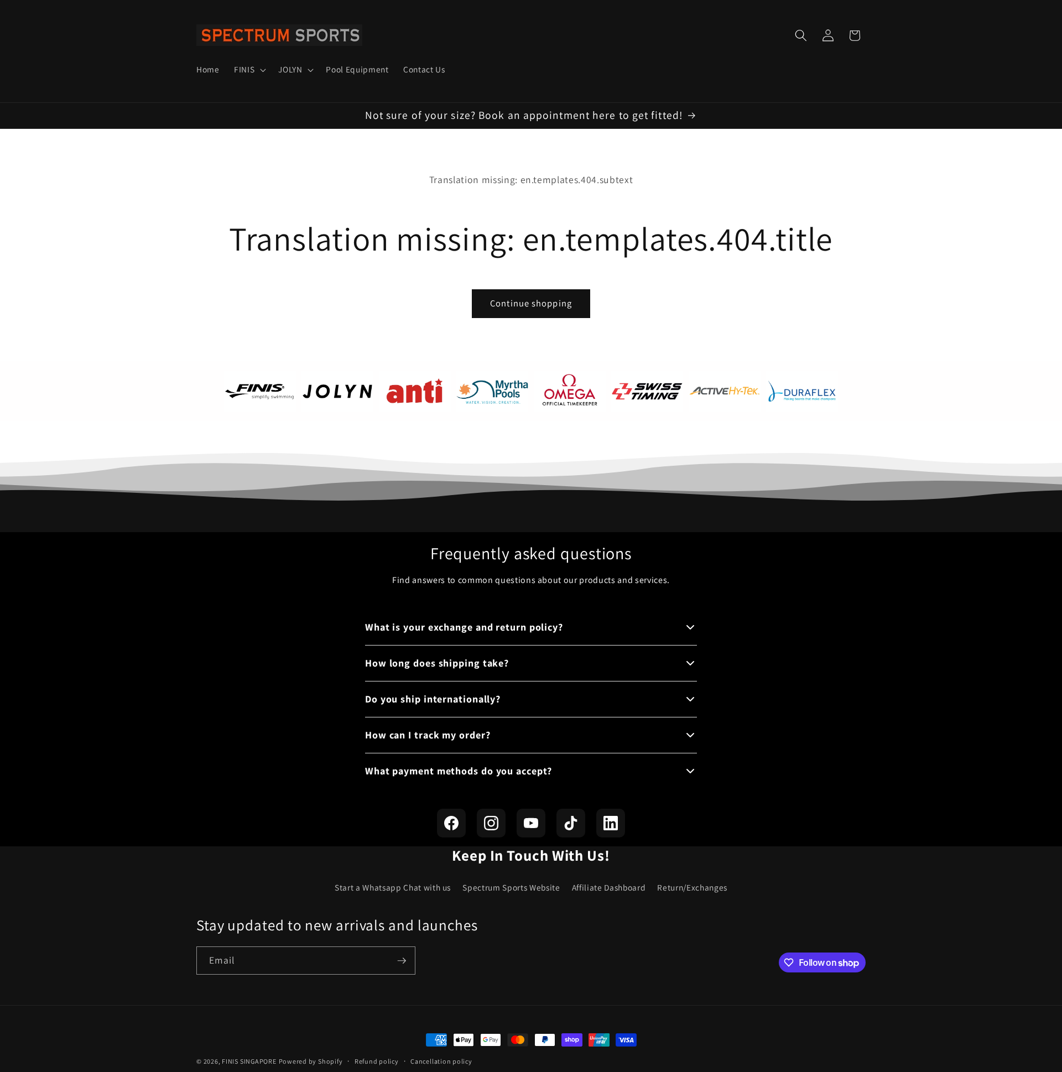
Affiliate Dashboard (609, 887)
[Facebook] (451, 823)
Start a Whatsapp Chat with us (393, 887)
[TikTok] (570, 823)
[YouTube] (531, 823)
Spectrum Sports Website (511, 887)
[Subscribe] (401, 960)
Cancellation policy (441, 1061)
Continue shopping (531, 303)
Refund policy (377, 1061)
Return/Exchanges (692, 887)
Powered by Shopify (311, 1061)
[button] (249, 69)
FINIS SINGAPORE (249, 1061)
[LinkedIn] (610, 823)
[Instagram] (491, 823)
